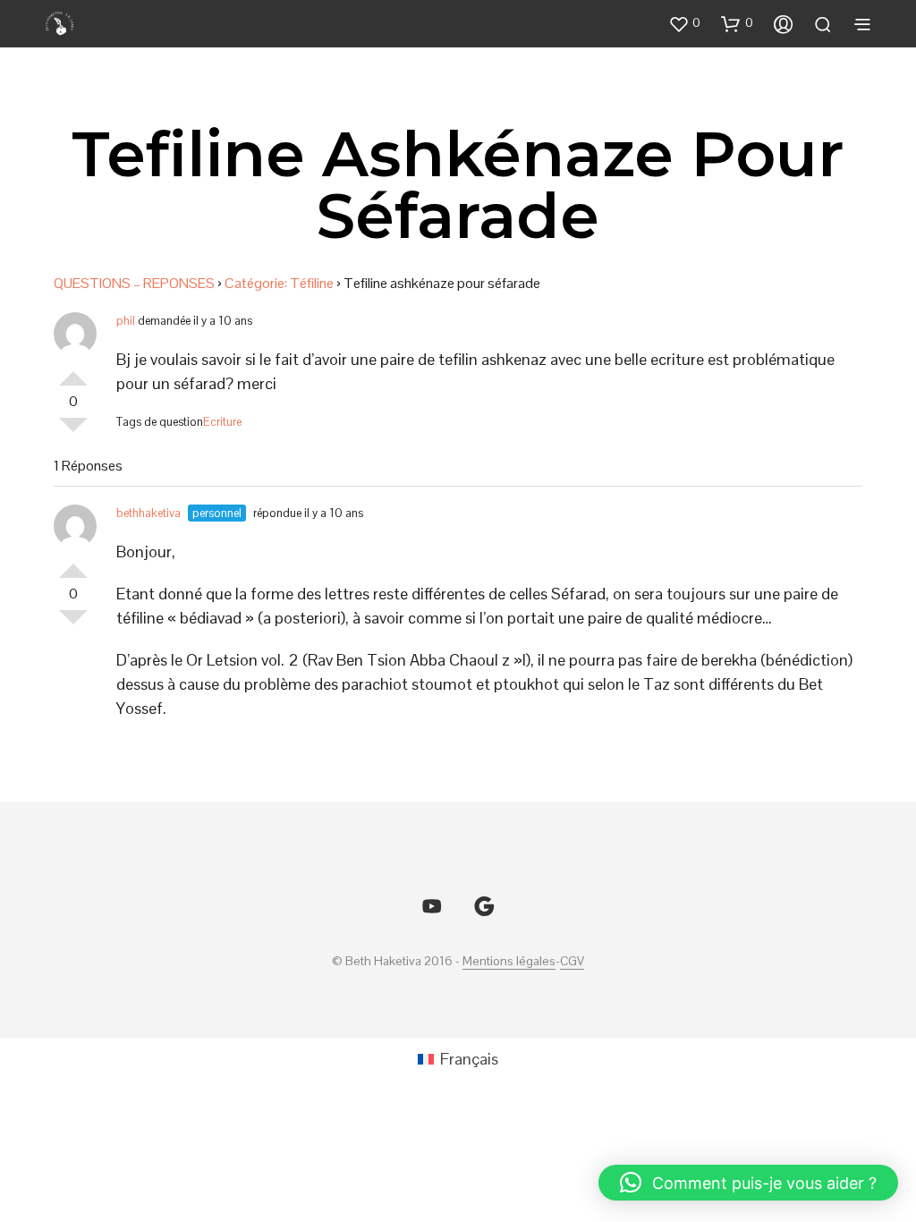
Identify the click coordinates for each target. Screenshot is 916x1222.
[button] (684, 23)
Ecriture (222, 421)
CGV (572, 962)
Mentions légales (509, 962)
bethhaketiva (148, 513)
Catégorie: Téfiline (279, 283)
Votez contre (73, 432)
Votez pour (73, 371)
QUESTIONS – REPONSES (134, 283)
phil (125, 320)
